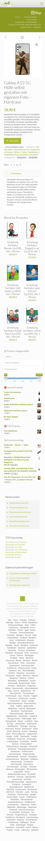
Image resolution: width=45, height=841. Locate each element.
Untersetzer (30, 663)
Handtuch (12, 671)
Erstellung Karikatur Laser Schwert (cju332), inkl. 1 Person (32, 291)
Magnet (35, 676)
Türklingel (24, 726)
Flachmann (12, 698)
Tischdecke (28, 762)
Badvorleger (22, 807)
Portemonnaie (22, 794)
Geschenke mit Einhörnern (16, 542)
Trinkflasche (12, 668)
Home (17, 17)
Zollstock (33, 716)
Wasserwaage (16, 762)
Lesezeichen (17, 779)
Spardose (21, 648)
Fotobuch (34, 653)
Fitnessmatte (20, 789)
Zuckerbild (20, 827)
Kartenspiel (31, 708)
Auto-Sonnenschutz (26, 810)
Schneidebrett (12, 638)
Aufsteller (12, 650)
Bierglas (12, 643)
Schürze (31, 678)
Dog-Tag (32, 726)
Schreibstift (26, 784)
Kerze (11, 640)
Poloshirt (11, 686)
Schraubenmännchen (25, 643)
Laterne (16, 691)
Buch (27, 625)
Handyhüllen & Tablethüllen (26, 22)
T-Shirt (32, 625)
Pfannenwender (27, 799)
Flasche (26, 696)
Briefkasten (21, 686)
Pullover (20, 655)
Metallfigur (12, 681)
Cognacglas (18, 772)
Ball (34, 719)
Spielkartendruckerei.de (18, 503)
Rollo (33, 683)
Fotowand (9, 729)
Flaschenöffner (30, 703)
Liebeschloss (14, 701)
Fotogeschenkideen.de (18, 508)
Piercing (34, 792)
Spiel (27, 630)
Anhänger (9, 622)
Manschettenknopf (14, 703)
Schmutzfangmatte (26, 633)
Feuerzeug (10, 660)
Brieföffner (15, 799)
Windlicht (32, 638)
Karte (8, 734)
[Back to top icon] (22, 598)
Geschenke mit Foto (22, 150)
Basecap (9, 769)
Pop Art (28, 635)
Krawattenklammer (15, 802)
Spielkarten (12, 708)
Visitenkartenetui (12, 759)
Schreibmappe (13, 767)
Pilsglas (30, 825)
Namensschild (24, 668)
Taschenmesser (15, 754)
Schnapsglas (20, 769)
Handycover (21, 157)
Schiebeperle (23, 681)
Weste (32, 822)
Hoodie (32, 698)
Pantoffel (10, 789)
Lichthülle (29, 721)
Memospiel (29, 713)
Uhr (34, 691)
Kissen (17, 622)
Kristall (18, 729)
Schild (24, 622)
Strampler (33, 815)
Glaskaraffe (25, 736)
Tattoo (28, 827)
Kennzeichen (15, 665)
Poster (34, 668)
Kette (35, 635)
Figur (36, 721)
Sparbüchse (31, 648)
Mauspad (9, 653)
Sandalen (35, 830)
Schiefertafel (20, 640)
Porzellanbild (14, 812)
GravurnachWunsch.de (18, 517)
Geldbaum (34, 759)
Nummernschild (27, 665)
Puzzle (32, 630)
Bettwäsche (27, 729)
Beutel (16, 645)
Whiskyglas (29, 655)
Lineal (17, 830)
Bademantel (28, 706)
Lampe (12, 655)
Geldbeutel (11, 739)
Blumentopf (32, 789)
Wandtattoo (33, 622)
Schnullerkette (12, 756)
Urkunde (10, 815)
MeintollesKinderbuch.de (19, 521)
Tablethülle (11, 807)
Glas (10, 620)
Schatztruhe (23, 698)
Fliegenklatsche (21, 815)
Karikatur (32, 620)
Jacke (27, 792)
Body (12, 706)
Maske (20, 721)
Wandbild (24, 645)
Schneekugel (11, 696)
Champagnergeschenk (27, 749)
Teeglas (34, 736)
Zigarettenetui (31, 782)
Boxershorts (28, 764)
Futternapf (33, 746)
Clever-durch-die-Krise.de (19, 526)
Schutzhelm (23, 716)
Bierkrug (23, 678)
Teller (12, 825)
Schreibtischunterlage (15, 782)
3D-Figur (10, 724)
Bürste (27, 772)
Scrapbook (20, 817)
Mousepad (18, 653)
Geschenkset (13, 663)
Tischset (21, 650)
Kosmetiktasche (16, 787)
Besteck (15, 744)
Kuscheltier (30, 673)
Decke (21, 658)
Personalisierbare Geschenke (26, 155)
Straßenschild (27, 751)
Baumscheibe (17, 688)
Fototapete (10, 676)
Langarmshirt (32, 734)
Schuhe (31, 701)
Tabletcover (25, 805)
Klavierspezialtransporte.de (20, 512)
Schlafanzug (13, 822)
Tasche (33, 681)
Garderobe (31, 686)
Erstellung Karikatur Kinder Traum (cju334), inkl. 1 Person (13, 332)
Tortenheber (24, 741)
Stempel (23, 756)
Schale (22, 797)
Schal (26, 653)
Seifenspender (16, 764)
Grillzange (12, 794)
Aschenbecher (13, 805)
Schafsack (10, 827)
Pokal (9, 731)
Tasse (15, 620)
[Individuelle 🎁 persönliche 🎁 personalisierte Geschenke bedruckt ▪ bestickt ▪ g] (7, 4)
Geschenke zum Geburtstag (16, 550)
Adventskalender (31, 688)
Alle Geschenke (30, 17)
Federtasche (32, 724)
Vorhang (20, 777)
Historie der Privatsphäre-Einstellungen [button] (19, 579)
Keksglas (23, 746)
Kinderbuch (30, 650)
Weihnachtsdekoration (17, 774)
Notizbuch (15, 711)
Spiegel (33, 794)
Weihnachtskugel (16, 713)
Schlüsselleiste (12, 746)
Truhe (22, 663)
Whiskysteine (32, 769)
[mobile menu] (42, 4)
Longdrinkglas (12, 741)
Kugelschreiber (29, 754)
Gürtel (35, 729)
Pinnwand (13, 810)
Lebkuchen (25, 830)
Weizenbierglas (29, 671)
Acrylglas (13, 658)
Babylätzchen (11, 716)
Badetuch (26, 676)
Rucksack (21, 739)
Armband (23, 638)
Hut (32, 812)
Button (8, 688)
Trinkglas (23, 620)
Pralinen (10, 830)
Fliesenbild (32, 756)
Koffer (16, 736)
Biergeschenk (24, 683)
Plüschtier (21, 673)
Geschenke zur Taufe (13, 547)
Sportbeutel (11, 648)
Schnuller (19, 792)
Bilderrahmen (26, 691)
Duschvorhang (32, 817)
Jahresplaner (20, 724)
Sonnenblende (31, 820)
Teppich (34, 696)
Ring (10, 691)
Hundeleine (10, 817)
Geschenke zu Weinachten (15, 552)
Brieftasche (15, 751)
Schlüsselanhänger (15, 625)
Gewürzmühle (12, 797)
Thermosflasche (18, 734)
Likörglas (24, 767)
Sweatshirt (13, 678)
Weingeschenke (13, 719)
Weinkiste (29, 658)
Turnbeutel (34, 645)
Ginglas (9, 736)
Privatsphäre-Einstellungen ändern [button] (22, 573)
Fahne (33, 805)
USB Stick (10, 792)
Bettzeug (16, 731)
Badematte (32, 807)
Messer (19, 660)
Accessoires (32, 20)
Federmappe (26, 719)
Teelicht (22, 708)
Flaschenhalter (27, 711)
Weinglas (19, 635)
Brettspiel (24, 759)
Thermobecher (15, 693)
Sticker (20, 630)
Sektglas (9, 645)
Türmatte (13, 633)
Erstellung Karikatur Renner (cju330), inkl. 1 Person (13, 247)
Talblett (19, 706)
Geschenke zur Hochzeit (15, 545)
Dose (32, 628)
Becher (35, 660)
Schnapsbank (11, 721)
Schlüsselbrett (26, 744)
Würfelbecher (13, 726)
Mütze (24, 701)
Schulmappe (31, 739)
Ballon (35, 827)
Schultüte (27, 779)
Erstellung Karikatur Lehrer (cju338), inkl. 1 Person (32, 332)
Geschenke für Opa (13, 557)
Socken (24, 731)
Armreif (34, 741)
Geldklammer (30, 802)
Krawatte (20, 820)
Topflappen (24, 822)
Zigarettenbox (30, 777)
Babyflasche (29, 787)
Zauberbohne (31, 797)
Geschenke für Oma (13, 555)
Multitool (11, 777)
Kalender (30, 640)
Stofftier (11, 673)
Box (19, 671)
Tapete (18, 676)
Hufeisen (32, 767)
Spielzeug (33, 731)
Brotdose (26, 660)
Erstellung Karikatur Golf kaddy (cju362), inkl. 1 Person (13, 289)
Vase (20, 696)
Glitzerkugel (21, 825)
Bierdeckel (12, 749)
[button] (36, 44)
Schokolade (12, 683)
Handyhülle (33, 157)
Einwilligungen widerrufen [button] (19, 585)
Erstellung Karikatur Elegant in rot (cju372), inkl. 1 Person (32, 248)
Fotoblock (16, 784)
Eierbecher (25, 812)
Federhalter (10, 820)
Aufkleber (12, 630)
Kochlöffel (31, 774)
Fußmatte (11, 635)
